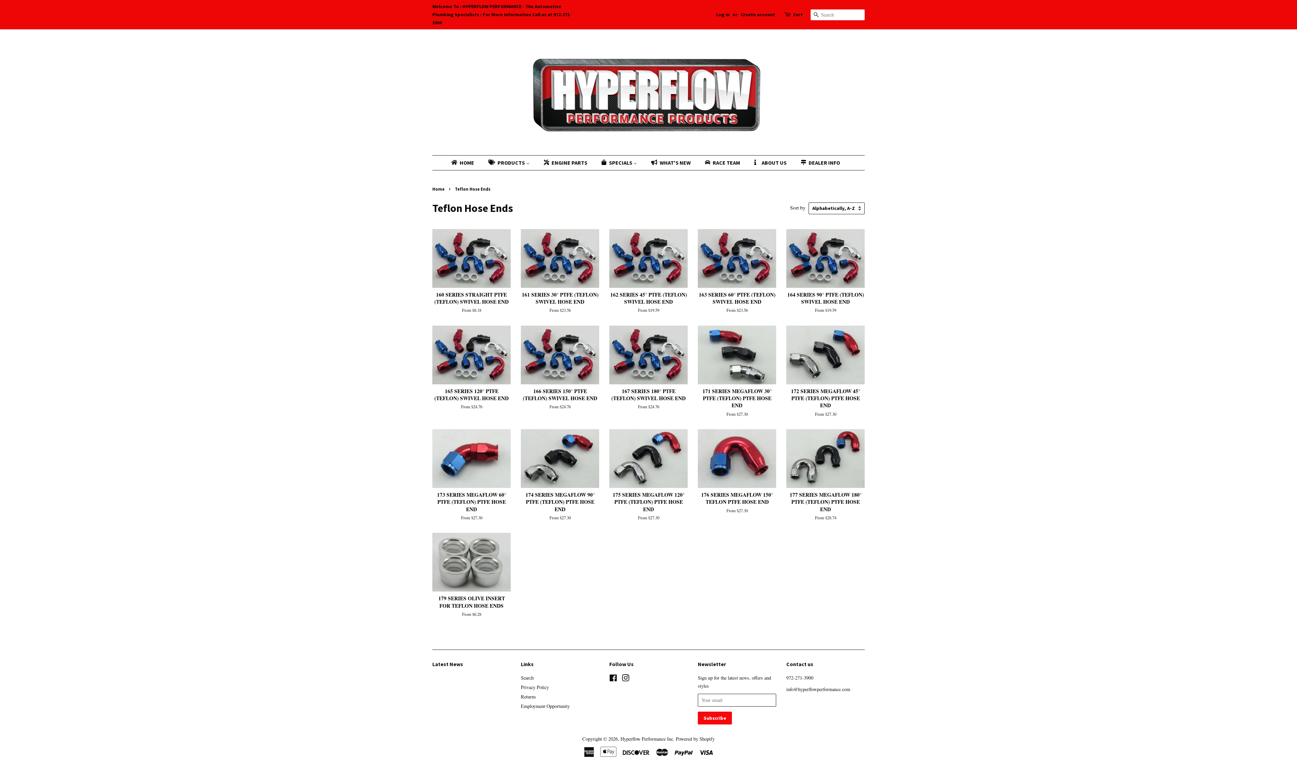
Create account (758, 14)
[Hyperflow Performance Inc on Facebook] (613, 679)
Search (527, 678)
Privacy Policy (535, 687)
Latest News (447, 664)
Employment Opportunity (545, 706)
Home (438, 189)
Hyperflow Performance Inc (646, 739)
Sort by (798, 207)
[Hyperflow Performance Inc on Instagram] (625, 679)
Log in (723, 14)
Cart (798, 14)
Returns (528, 696)
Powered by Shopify (695, 739)
